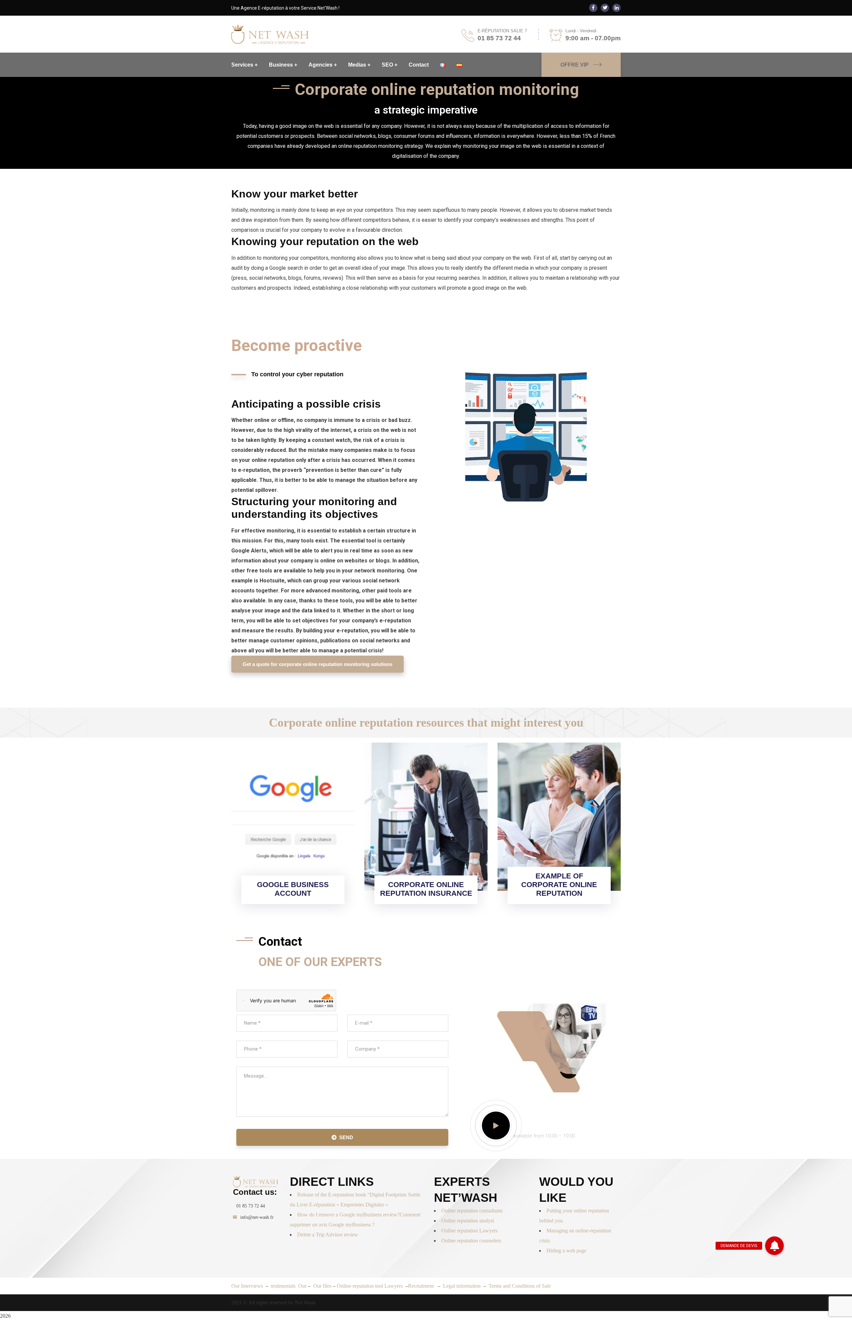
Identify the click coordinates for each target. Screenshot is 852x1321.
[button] (774, 1245)
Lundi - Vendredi (580, 30)
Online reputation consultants (472, 1210)
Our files (323, 1286)
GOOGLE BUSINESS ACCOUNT (293, 888)
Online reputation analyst (467, 1220)
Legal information (462, 1286)
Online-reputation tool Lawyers (370, 1286)
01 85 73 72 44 (250, 1205)
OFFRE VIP (574, 65)
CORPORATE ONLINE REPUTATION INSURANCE (426, 888)
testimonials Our (289, 1286)
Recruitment (421, 1286)
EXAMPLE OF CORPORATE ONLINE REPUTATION (559, 884)
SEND (346, 1137)
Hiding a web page (566, 1250)
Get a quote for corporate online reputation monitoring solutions (317, 664)
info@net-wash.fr (257, 1217)
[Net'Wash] (270, 34)
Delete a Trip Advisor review (327, 1234)
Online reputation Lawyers (469, 1230)
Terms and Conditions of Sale (520, 1286)
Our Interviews (247, 1286)
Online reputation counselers (471, 1240)
